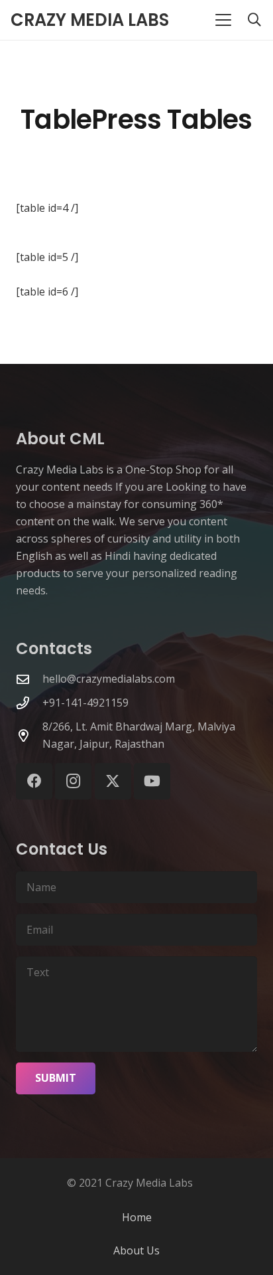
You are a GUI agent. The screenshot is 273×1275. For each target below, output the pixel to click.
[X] (113, 781)
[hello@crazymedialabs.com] (29, 679)
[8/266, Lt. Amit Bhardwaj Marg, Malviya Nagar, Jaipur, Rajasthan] (29, 735)
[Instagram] (73, 781)
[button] (223, 20)
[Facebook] (34, 781)
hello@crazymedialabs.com (108, 678)
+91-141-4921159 (85, 702)
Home (137, 1217)
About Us (136, 1250)
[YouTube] (152, 781)
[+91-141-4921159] (29, 703)
